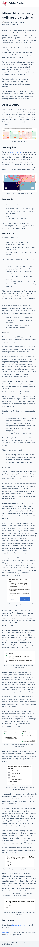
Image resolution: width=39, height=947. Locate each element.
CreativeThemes (7, 945)
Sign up (5, 932)
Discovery (5, 24)
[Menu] (36, 3)
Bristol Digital (16, 3)
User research (14, 24)
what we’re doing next (19, 925)
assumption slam (16, 152)
